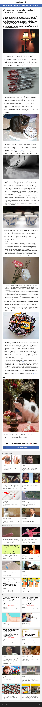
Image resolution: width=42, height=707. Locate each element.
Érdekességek (16, 5)
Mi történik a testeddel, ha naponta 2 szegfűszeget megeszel (30, 557)
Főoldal (5, 5)
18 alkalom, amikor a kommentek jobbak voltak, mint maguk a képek (30, 625)
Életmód (23, 5)
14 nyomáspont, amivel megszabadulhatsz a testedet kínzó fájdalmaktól (11, 468)
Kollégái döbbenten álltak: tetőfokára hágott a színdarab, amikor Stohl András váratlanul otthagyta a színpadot (30, 469)
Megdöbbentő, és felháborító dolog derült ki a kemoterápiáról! (30, 520)
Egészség (4, 465)
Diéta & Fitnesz (24, 588)
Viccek (34, 5)
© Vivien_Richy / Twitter (19, 150)
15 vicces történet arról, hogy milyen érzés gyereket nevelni (11, 557)
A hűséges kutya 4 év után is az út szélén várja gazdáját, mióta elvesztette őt (30, 504)
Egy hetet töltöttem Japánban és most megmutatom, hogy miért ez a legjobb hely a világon (30, 698)
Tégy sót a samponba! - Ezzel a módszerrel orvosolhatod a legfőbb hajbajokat (11, 521)
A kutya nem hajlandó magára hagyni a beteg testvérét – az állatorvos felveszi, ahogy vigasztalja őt (30, 679)
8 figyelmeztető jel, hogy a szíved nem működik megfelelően (10, 625)
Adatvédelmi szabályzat (35, 704)
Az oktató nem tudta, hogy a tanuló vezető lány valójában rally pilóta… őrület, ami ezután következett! (11, 487)
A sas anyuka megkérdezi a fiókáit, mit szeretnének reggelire (11, 641)
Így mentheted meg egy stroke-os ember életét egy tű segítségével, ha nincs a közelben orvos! (11, 541)
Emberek (10, 5)
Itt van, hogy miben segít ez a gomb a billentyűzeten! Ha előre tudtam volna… (11, 504)
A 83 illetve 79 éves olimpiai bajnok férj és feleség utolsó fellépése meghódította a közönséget (30, 541)
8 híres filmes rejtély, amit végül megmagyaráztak (10, 678)
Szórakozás (14, 555)
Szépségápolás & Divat (7, 518)
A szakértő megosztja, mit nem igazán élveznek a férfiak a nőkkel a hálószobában (30, 659)
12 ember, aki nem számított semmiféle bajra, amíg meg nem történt (29, 642)
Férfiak (30, 656)
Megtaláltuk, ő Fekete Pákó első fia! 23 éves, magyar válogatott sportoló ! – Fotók (30, 487)
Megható (23, 501)
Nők (38, 5)
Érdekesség (29, 5)
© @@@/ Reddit (25, 361)
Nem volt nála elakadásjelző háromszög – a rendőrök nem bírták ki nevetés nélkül (11, 574)
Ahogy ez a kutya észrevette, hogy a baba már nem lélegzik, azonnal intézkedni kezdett (30, 574)
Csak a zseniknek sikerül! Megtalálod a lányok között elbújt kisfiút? (10, 698)
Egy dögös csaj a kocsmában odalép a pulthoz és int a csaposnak (30, 609)
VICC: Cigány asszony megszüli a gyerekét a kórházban (10, 590)
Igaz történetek (9, 555)
